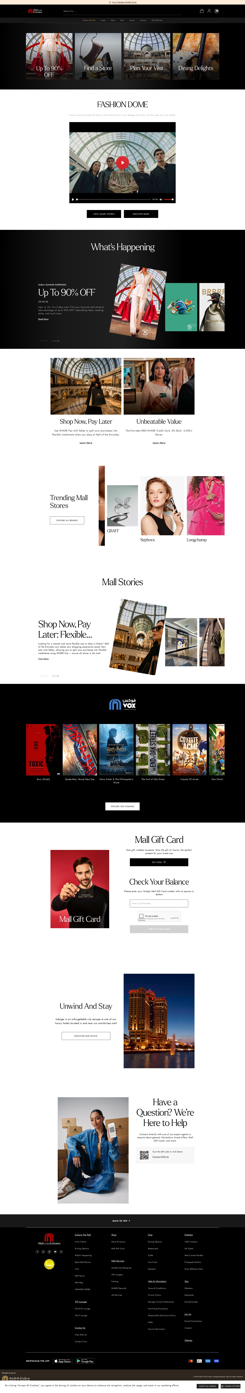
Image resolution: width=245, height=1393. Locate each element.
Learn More (86, 442)
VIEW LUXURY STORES (103, 214)
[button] (53, 340)
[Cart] (202, 12)
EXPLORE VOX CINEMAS (122, 806)
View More (43, 658)
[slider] (113, 199)
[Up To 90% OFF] (49, 56)
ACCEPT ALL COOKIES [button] (207, 1386)
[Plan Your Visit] (147, 56)
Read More (43, 319)
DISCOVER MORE (141, 214)
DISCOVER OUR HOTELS (86, 1036)
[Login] (209, 11)
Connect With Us (161, 1156)
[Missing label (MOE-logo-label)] (35, 11)
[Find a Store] (98, 56)
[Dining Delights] (196, 56)
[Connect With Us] (144, 1155)
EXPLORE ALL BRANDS (67, 520)
